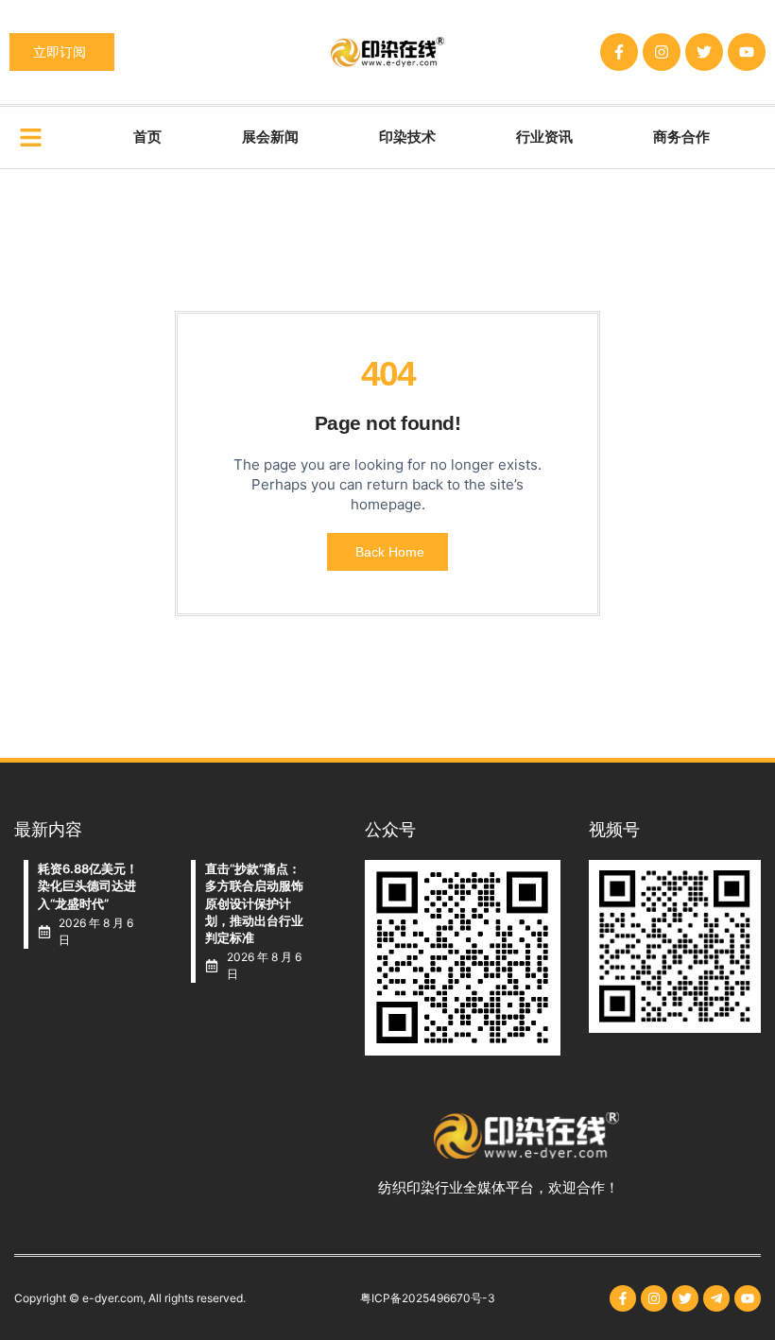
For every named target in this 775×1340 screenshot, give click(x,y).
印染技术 (407, 137)
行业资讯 (544, 137)
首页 (147, 137)
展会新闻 (270, 137)
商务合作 (681, 137)
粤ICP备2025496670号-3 (427, 1298)
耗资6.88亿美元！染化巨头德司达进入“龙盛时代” (88, 885)
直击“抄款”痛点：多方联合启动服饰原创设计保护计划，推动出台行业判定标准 (254, 903)
